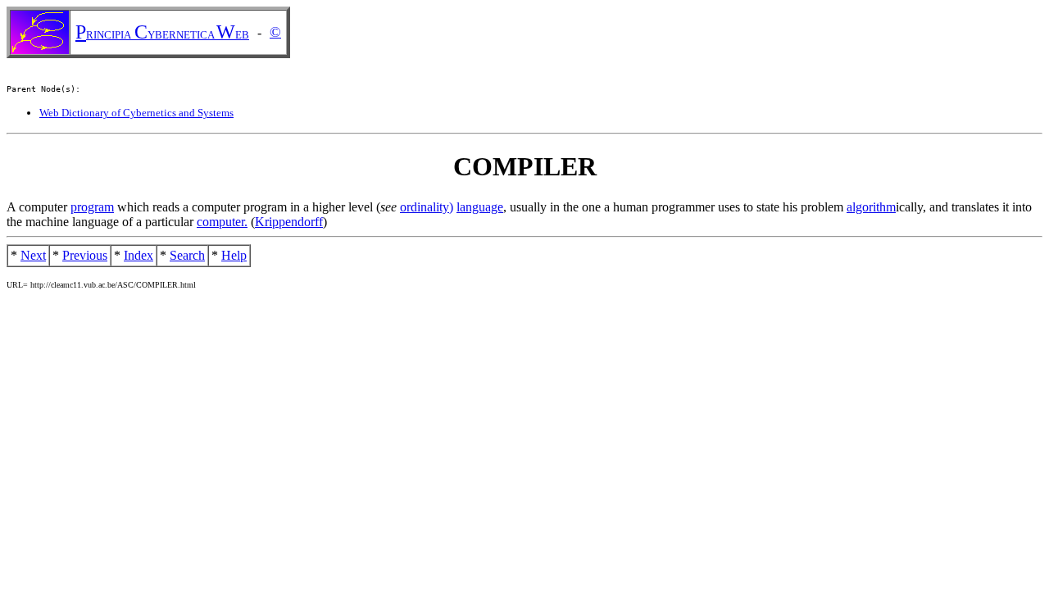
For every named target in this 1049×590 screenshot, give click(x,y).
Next (33, 255)
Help (234, 255)
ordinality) (426, 207)
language (479, 207)
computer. (222, 222)
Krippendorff (289, 222)
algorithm (871, 207)
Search (187, 255)
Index (138, 255)
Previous (84, 255)
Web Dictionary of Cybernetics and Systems (136, 113)
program (92, 207)
